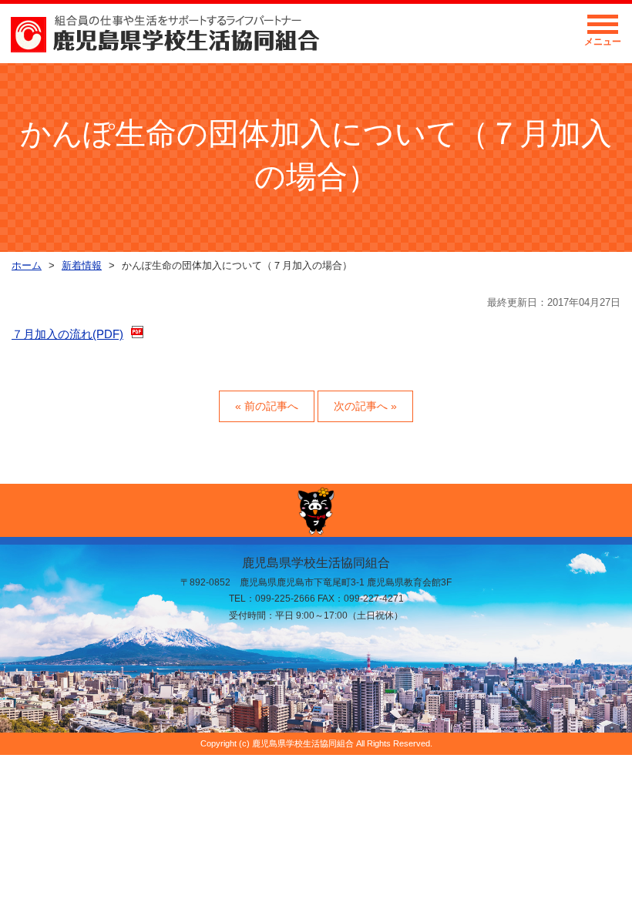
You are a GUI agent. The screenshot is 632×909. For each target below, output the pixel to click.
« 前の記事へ (266, 406)
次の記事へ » (365, 406)
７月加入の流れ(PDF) (67, 333)
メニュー (602, 41)
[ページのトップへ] (316, 510)
